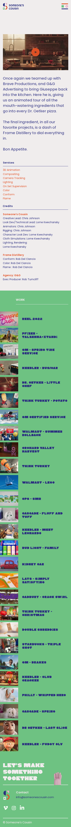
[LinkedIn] (22, 808)
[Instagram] (14, 808)
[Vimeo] (5, 808)
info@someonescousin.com (35, 797)
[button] (62, 66)
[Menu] (65, 6)
